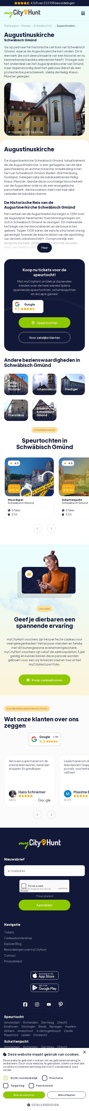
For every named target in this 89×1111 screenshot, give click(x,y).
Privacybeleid (44, 896)
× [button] (84, 1052)
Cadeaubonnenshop (18, 938)
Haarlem (70, 1026)
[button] (44, 1104)
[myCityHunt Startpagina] (26, 13)
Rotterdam (30, 1022)
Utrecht (62, 1022)
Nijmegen (55, 1026)
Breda (42, 1026)
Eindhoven (11, 1026)
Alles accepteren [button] (24, 1095)
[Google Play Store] (45, 988)
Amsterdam (12, 1022)
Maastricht (11, 1035)
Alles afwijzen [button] (66, 1095)
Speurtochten (47, 323)
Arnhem (9, 1031)
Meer (44, 247)
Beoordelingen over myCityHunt (25, 949)
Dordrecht (40, 1035)
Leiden (26, 1035)
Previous (37, 528)
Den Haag (47, 1022)
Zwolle (68, 1031)
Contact (10, 955)
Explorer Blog (13, 944)
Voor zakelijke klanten (44, 337)
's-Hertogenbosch (48, 1031)
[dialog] (44, 1079)
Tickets (9, 932)
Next (51, 528)
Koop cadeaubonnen (47, 680)
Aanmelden (44, 905)
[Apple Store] (45, 975)
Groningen (28, 1026)
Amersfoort (25, 1031)
